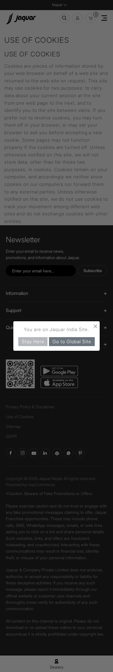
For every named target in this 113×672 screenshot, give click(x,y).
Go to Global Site (71, 341)
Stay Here (33, 341)
